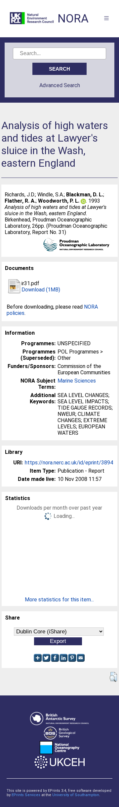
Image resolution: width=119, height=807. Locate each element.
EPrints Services (26, 795)
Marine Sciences (77, 381)
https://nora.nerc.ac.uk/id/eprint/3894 (69, 462)
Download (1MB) (40, 289)
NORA (73, 18)
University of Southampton (75, 795)
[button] (113, 677)
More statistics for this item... (59, 599)
